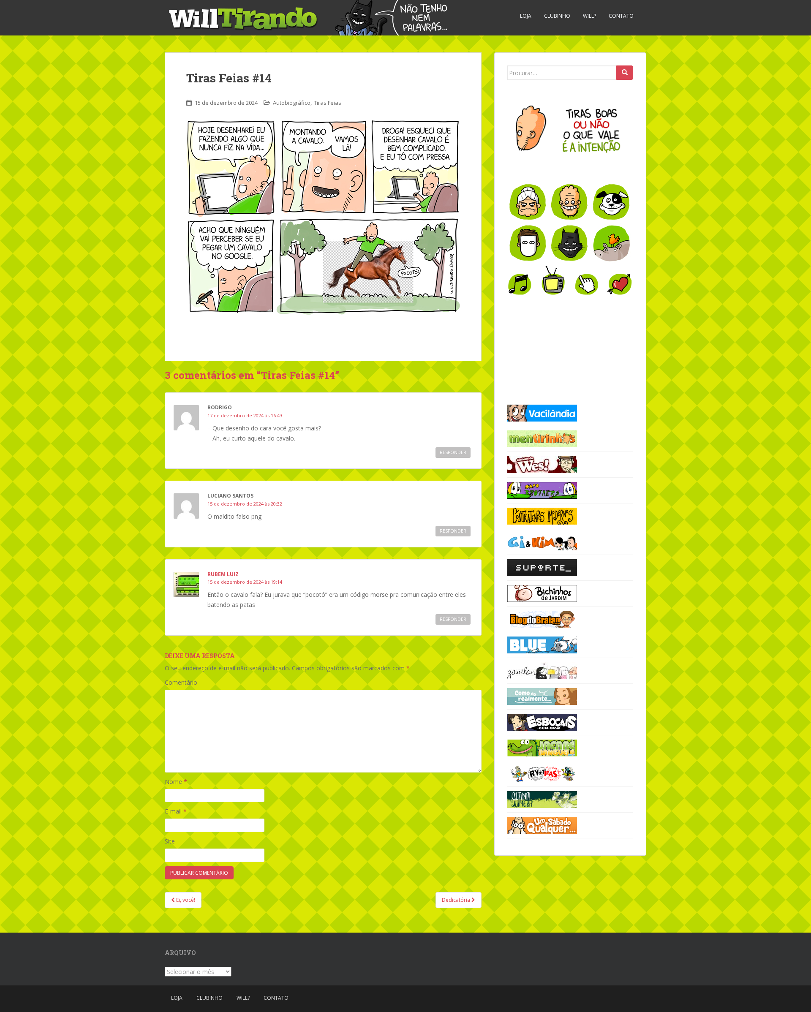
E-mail (176, 811)
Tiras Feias (327, 102)
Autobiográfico (291, 102)
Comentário (181, 682)
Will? (589, 15)
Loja (525, 15)
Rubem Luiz (223, 574)
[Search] (624, 72)
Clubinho (557, 15)
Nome (176, 782)
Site (170, 841)
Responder (453, 452)
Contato (621, 15)
